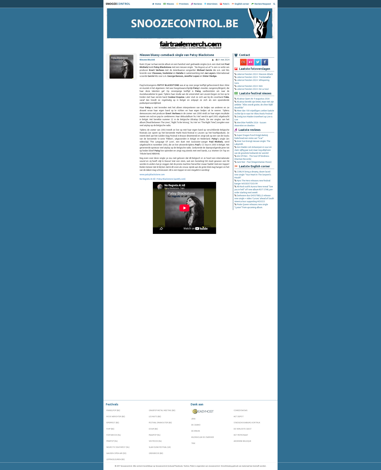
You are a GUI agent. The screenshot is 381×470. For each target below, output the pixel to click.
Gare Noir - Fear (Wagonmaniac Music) (254, 162)
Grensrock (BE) (156, 453)
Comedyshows (240, 410)
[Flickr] (250, 62)
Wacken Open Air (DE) (116, 453)
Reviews (197, 4)
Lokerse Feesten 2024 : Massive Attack (255, 74)
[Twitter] (257, 62)
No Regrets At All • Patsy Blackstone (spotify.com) (162, 179)
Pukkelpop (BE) (113, 410)
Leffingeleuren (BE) (115, 459)
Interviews (211, 4)
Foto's (225, 4)
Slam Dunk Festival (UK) (160, 447)
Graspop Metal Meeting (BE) (162, 410)
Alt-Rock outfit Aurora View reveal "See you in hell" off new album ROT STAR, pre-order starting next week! (253, 189)
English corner (241, 4)
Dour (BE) (153, 429)
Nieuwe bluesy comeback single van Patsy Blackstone (177, 55)
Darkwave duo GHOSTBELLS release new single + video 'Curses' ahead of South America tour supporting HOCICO (254, 198)
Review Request (262, 4)
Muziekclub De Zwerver (202, 437)
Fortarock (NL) (113, 435)
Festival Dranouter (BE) (160, 423)
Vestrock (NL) (155, 441)
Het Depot (239, 416)
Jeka (193, 419)
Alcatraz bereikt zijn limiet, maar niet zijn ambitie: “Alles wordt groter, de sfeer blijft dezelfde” (254, 104)
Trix (193, 443)
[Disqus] (184, 279)
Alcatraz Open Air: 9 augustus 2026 (253, 99)
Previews (183, 4)
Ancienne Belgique (242, 441)
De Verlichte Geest (243, 429)
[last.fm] (243, 62)
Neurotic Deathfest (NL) (117, 447)
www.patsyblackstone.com (152, 174)
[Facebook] (265, 62)
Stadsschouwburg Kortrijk (247, 423)
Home (157, 4)
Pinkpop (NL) (112, 441)
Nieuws (170, 4)
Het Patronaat (241, 435)
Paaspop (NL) (154, 435)
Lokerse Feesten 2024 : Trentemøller (254, 77)
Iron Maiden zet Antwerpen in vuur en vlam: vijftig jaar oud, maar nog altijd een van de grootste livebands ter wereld (253, 150)
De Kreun (195, 431)
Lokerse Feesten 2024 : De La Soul (253, 89)
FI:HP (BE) (110, 429)
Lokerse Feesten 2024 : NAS (250, 86)
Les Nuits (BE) (155, 416)
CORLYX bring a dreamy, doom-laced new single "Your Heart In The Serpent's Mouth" (252, 174)
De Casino (195, 425)
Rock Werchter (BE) (115, 416)
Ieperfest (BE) (112, 423)
